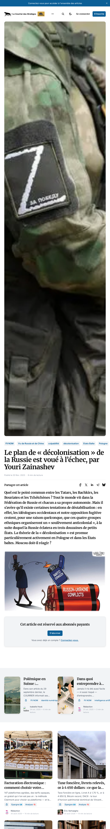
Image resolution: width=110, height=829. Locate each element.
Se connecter (83, 13)
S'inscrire (99, 13)
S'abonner (55, 633)
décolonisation (71, 443)
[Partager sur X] (86, 485)
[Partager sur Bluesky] (103, 485)
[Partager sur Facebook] (80, 485)
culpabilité (53, 443)
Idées (48, 36)
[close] (107, 3)
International (52, 25)
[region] (53, 14)
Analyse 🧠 (30, 804)
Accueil (49, 20)
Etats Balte (88, 443)
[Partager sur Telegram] (98, 485)
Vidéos (49, 46)
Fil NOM (10, 443)
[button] (63, 14)
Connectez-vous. (70, 640)
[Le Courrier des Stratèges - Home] (24, 14)
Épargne (50, 41)
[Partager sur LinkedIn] (92, 485)
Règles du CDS (52, 51)
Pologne (103, 443)
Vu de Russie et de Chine (31, 443)
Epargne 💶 (16, 804)
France (49, 30)
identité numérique (50, 700)
